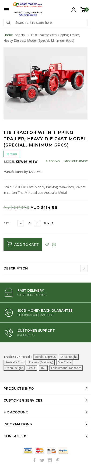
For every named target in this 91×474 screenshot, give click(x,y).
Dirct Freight (69, 357)
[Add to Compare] (54, 244)
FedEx (31, 368)
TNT (43, 368)
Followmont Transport (66, 368)
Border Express (45, 357)
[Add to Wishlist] (46, 244)
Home (8, 35)
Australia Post (14, 362)
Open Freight (14, 368)
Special (20, 35)
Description (16, 268)
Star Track (64, 362)
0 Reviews (53, 161)
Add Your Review (76, 161)
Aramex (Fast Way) (41, 362)
